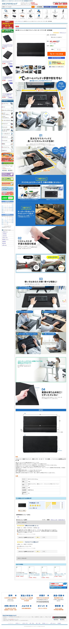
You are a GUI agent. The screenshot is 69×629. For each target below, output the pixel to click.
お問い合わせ (53, 623)
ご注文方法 (4, 235)
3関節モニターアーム (33, 572)
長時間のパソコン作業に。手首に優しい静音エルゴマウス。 (60, 574)
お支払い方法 (4, 237)
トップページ (10, 623)
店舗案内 (59, 623)
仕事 (18, 516)
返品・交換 (38, 623)
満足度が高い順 (61, 519)
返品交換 (4, 243)
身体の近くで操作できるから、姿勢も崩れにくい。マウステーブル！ (47, 575)
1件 (62, 502)
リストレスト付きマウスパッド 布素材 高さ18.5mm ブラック (7, 78)
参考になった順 (54, 519)
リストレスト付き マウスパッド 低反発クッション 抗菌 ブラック (7, 46)
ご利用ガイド (4, 231)
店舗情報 (4, 241)
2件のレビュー (63, 32)
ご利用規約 (4, 233)
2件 (36, 508)
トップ (15, 21)
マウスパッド (20, 21)
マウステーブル (44, 572)
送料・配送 (32, 623)
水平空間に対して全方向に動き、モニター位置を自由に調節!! (34, 575)
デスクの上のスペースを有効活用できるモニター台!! (21, 574)
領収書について (5, 239)
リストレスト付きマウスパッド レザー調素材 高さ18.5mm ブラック (7, 94)
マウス (55, 572)
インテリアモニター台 (20, 572)
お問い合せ (4, 245)
